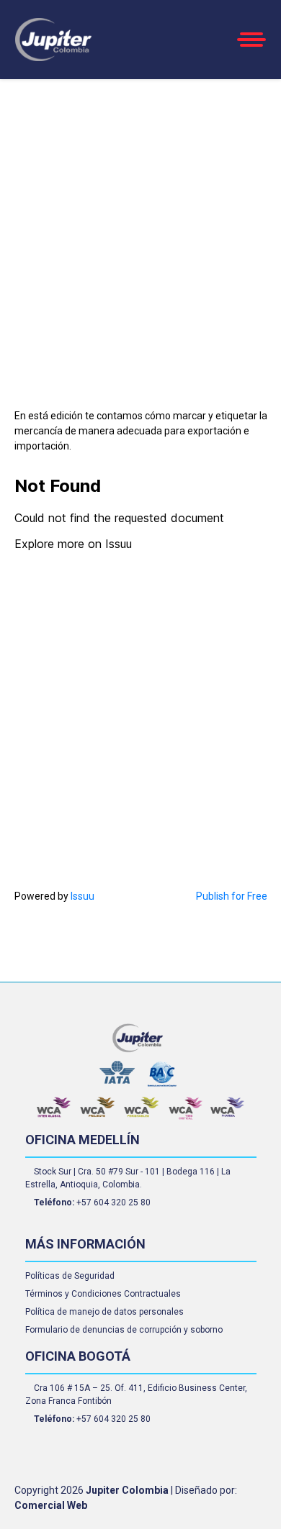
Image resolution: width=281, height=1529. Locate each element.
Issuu (82, 896)
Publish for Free (231, 896)
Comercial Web (50, 1505)
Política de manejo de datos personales (104, 1312)
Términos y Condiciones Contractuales (103, 1294)
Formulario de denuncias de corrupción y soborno (124, 1330)
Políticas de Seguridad (70, 1276)
